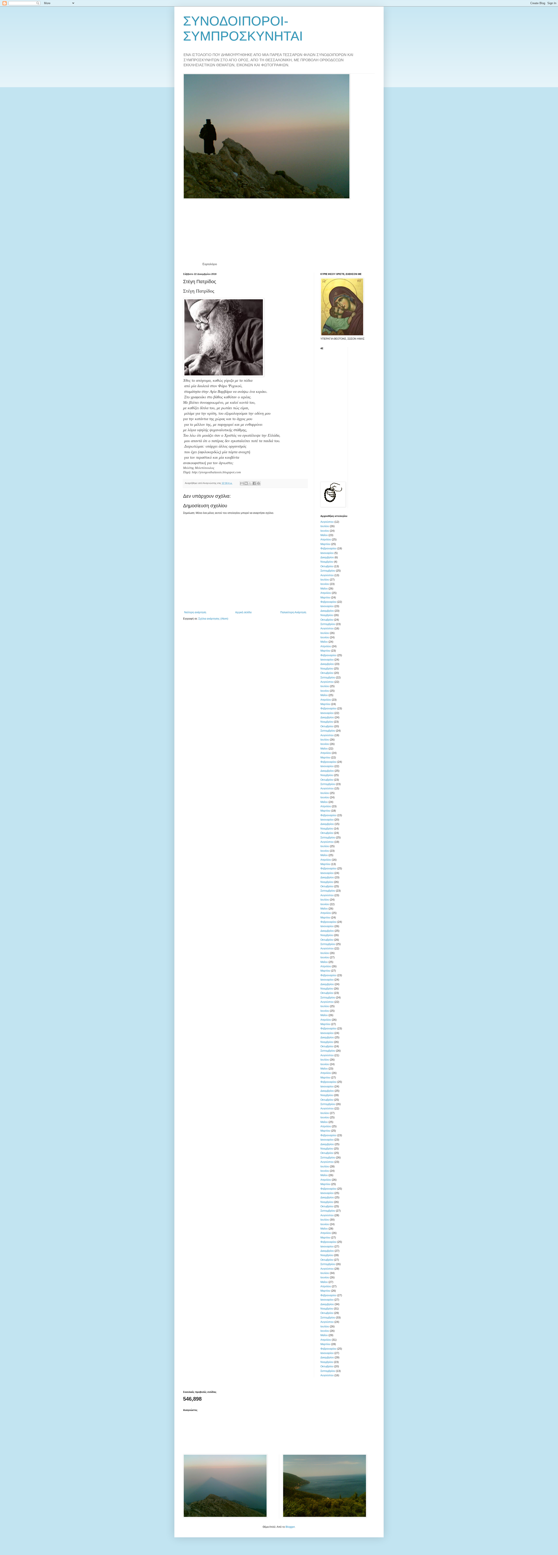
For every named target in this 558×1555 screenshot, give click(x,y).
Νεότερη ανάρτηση (195, 612)
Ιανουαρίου (327, 553)
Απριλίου (325, 539)
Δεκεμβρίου (327, 557)
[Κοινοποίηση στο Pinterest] (258, 483)
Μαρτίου (325, 544)
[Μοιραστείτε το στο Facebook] (254, 483)
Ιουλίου (324, 526)
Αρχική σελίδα (243, 612)
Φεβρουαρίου (328, 548)
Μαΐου (324, 535)
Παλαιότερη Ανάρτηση (293, 612)
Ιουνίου (324, 530)
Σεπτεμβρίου (327, 570)
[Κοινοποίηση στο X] (250, 483)
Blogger (290, 1526)
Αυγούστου (327, 521)
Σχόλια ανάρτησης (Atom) (213, 618)
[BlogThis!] (246, 483)
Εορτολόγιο (209, 264)
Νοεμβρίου (326, 561)
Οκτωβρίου (326, 566)
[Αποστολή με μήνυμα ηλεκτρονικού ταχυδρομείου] (242, 483)
